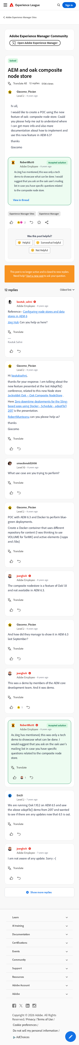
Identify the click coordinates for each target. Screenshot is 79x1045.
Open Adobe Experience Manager (37, 43)
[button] (20, 84)
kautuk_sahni (24, 301)
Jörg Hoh (13, 322)
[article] (39, 327)
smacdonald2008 (27, 463)
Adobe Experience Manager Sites (21, 17)
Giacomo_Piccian (26, 91)
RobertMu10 (27, 162)
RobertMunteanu (18, 417)
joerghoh (22, 575)
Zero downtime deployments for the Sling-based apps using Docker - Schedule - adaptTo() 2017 (38, 405)
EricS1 (20, 795)
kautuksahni (19, 375)
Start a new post (35, 276)
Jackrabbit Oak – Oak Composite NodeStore (35, 395)
